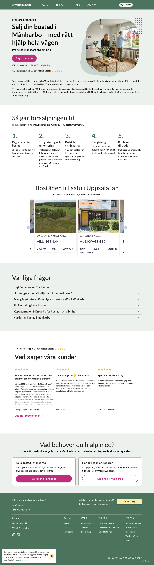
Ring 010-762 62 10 (21, 510)
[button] (77, 287)
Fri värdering (69, 532)
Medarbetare (131, 528)
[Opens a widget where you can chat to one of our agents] (145, 561)
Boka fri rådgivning (40, 65)
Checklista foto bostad (109, 528)
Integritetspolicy (21, 560)
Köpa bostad (86, 523)
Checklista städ (105, 532)
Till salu (84, 528)
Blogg (128, 540)
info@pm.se (17, 505)
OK (52, 556)
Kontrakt (67, 528)
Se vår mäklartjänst (44, 478)
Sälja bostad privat (107, 523)
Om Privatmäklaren (133, 523)
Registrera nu (24, 58)
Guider (103, 518)
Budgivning (86, 532)
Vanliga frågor (131, 536)
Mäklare (67, 523)
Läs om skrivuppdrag (110, 478)
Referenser (130, 532)
